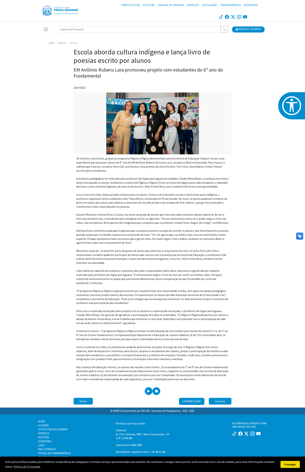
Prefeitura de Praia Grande (130, 423)
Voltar (83, 401)
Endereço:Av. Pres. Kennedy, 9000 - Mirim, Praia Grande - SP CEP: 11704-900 (142, 434)
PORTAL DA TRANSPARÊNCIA (54, 453)
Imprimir (220, 401)
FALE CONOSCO (47, 449)
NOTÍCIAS (149, 5)
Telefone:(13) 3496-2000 (129, 445)
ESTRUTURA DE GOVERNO (53, 429)
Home (51, 43)
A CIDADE (43, 425)
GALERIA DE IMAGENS (171, 5)
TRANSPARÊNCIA (230, 5)
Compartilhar (192, 401)
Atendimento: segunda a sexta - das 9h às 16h (141, 451)
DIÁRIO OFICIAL (130, 5)
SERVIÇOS (193, 5)
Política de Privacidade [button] (26, 466)
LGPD (41, 445)
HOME (41, 421)
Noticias (61, 43)
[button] (248, 29)
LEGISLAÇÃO (209, 5)
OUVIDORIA (251, 5)
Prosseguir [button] (290, 464)
